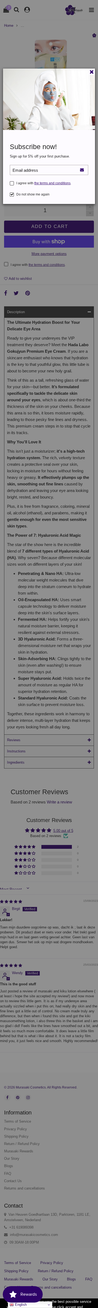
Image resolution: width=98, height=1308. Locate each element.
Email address (25, 170)
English (20, 1305)
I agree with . (43, 183)
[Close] (91, 72)
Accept (77, 1301)
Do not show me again (33, 194)
